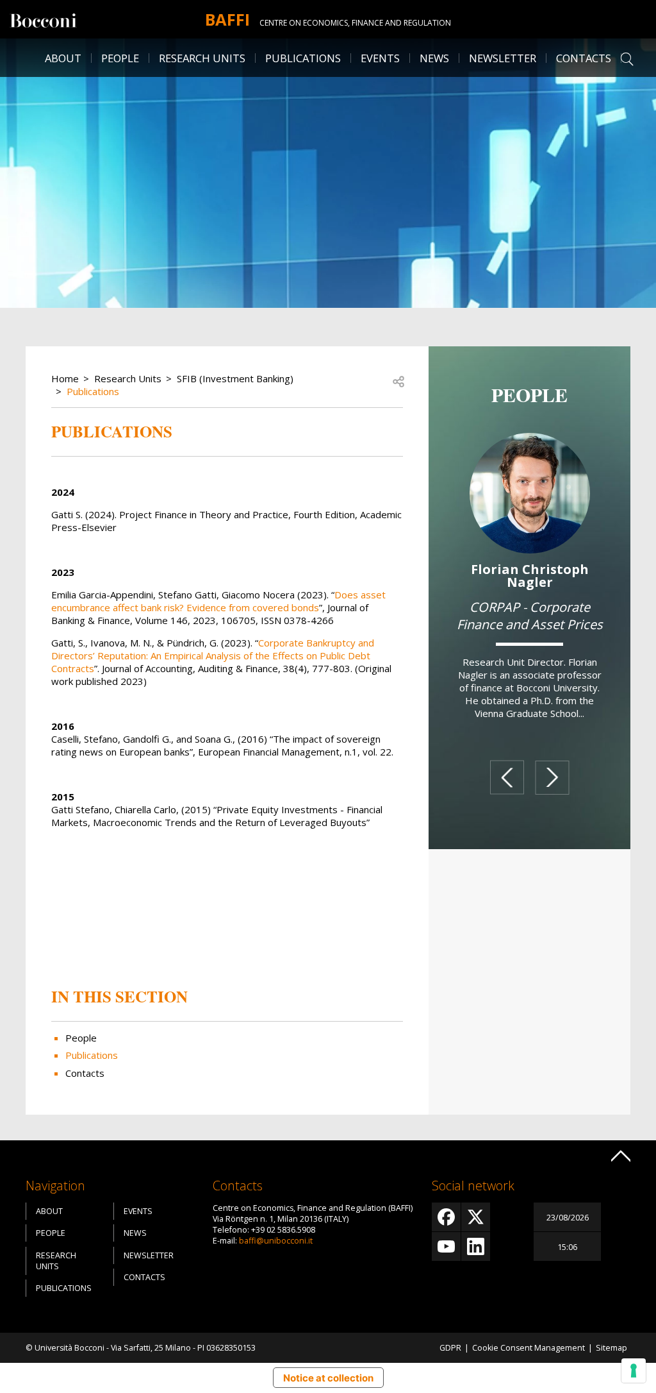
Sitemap (611, 1347)
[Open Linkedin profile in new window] (475, 1246)
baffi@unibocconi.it (276, 1240)
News (434, 58)
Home (65, 378)
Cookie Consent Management (528, 1347)
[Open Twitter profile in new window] (475, 1217)
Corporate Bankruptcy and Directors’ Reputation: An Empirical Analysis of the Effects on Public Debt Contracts (212, 655)
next (552, 778)
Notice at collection (328, 1378)
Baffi (227, 19)
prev (506, 778)
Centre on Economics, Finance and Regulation (355, 22)
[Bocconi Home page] (43, 19)
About (63, 58)
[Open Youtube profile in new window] (446, 1246)
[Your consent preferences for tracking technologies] (633, 1370)
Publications (93, 391)
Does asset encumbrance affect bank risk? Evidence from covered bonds (218, 601)
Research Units (127, 378)
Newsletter (502, 58)
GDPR (450, 1347)
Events (380, 58)
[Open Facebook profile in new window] (446, 1217)
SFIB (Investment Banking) (235, 378)
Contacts (583, 58)
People (81, 1037)
